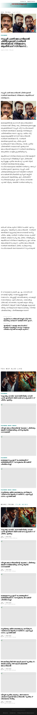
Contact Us (23, 1)
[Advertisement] (18, 71)
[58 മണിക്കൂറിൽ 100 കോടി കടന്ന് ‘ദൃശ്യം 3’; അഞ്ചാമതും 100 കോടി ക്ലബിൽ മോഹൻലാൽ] (18, 649)
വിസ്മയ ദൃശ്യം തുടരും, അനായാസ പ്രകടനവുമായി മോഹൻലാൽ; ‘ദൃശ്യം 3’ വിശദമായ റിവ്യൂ (17, 697)
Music (10, 425)
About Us (5, 713)
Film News (4, 393)
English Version (31, 1)
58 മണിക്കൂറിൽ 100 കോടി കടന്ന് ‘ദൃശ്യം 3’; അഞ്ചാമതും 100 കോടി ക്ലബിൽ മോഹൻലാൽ (18, 664)
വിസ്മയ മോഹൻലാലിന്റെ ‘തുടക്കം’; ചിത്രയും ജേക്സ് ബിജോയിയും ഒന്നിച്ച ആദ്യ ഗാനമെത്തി (18, 430)
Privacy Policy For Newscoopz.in (26, 713)
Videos (14, 425)
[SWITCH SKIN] (35, 9)
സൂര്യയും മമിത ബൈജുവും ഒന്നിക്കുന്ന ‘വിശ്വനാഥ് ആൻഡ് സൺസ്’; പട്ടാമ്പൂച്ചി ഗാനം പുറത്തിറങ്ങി (17, 494)
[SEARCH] (33, 9)
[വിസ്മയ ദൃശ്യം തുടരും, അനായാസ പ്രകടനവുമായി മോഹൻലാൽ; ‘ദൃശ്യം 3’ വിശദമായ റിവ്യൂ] (18, 682)
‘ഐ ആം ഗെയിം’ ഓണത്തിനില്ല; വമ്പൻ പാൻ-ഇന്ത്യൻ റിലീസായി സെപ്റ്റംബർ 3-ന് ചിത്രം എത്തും (18, 398)
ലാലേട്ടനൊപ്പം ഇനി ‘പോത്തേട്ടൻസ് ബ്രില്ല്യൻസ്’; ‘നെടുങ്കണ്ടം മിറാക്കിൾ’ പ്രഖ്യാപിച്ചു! (16, 462)
